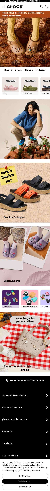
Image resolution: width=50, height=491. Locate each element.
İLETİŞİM (7, 444)
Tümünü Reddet (25, 487)
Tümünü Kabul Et (25, 481)
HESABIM (7, 432)
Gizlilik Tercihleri (25, 476)
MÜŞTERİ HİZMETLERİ (15, 395)
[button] (25, 395)
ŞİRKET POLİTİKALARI (15, 419)
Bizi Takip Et (10, 456)
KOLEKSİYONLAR (12, 407)
